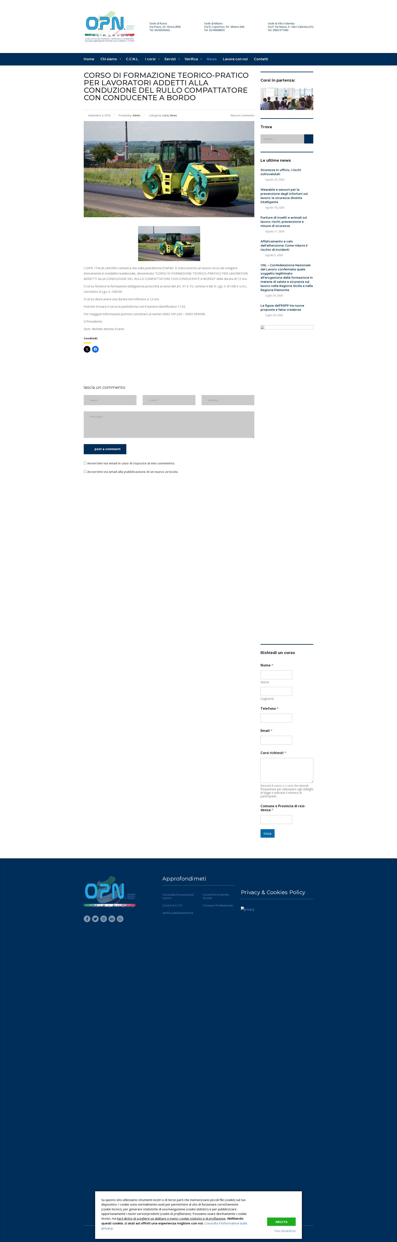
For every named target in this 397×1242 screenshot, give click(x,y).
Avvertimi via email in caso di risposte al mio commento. (131, 463)
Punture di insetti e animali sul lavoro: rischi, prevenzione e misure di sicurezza (284, 222)
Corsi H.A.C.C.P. (172, 905)
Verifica (191, 59)
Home (89, 59)
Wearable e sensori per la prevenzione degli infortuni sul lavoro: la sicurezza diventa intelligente (284, 196)
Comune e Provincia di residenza (283, 808)
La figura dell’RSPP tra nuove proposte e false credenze (282, 308)
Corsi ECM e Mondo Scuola (216, 896)
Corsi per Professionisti (218, 905)
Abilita (281, 1222)
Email (266, 731)
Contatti (261, 59)
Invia (267, 833)
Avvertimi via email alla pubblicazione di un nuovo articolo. (132, 472)
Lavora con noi (235, 59)
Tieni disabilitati (285, 1231)
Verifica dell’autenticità (177, 912)
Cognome (267, 698)
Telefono (270, 709)
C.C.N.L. (132, 59)
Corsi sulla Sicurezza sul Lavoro (178, 896)
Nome (265, 682)
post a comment (107, 449)
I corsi (150, 59)
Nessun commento (242, 115)
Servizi (170, 59)
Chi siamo (108, 59)
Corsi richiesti (273, 753)
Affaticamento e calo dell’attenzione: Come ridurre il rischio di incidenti (284, 246)
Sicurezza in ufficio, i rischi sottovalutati (281, 172)
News (212, 59)
